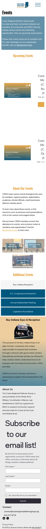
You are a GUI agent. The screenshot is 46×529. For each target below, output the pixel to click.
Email (8, 486)
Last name (10, 476)
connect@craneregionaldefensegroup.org (21, 512)
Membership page (9, 230)
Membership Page (24, 45)
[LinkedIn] (4, 518)
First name (10, 466)
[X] (7, 518)
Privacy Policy (7, 524)
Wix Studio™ (36, 527)
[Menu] (37, 4)
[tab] (23, 284)
